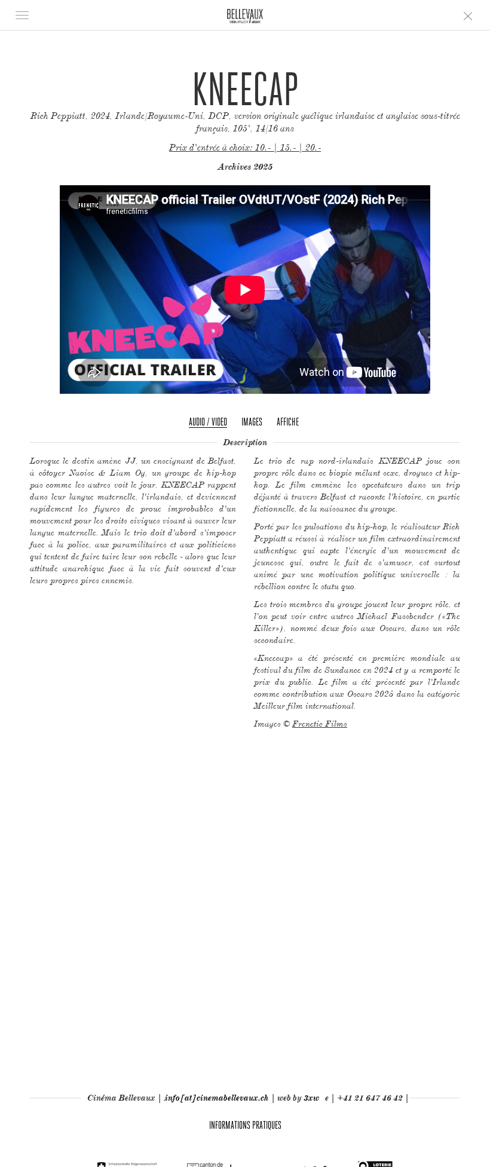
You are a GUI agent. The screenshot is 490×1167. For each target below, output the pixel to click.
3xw (311, 1097)
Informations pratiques (245, 1125)
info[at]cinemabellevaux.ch (217, 1097)
